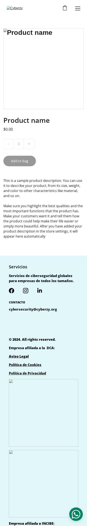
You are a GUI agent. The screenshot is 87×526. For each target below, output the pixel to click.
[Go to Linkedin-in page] (39, 290)
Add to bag (19, 161)
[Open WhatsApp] (76, 514)
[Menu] (77, 8)
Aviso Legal (19, 356)
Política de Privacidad (27, 373)
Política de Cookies (25, 364)
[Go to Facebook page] (11, 290)
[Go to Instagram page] (25, 290)
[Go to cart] (65, 8)
